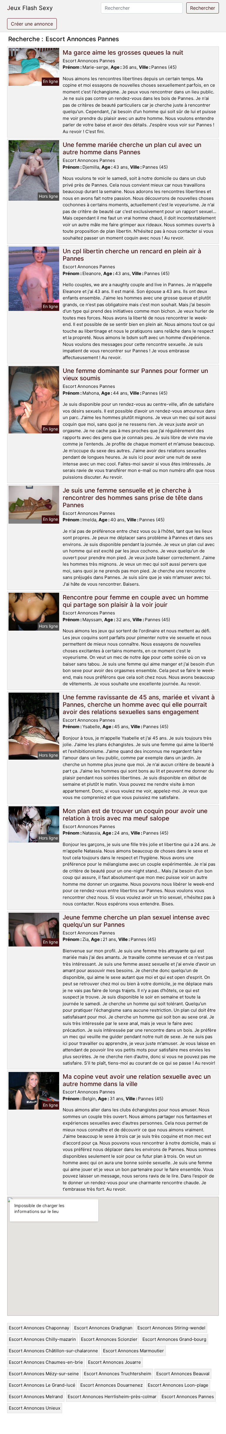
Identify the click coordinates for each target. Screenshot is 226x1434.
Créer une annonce (32, 24)
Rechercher (202, 8)
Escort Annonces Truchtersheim (117, 1373)
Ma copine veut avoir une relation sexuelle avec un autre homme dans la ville (137, 1080)
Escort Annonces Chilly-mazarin (42, 1339)
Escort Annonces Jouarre (114, 1362)
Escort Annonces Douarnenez (111, 1385)
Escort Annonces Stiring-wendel (171, 1328)
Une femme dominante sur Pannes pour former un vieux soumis (135, 374)
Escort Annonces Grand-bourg (174, 1339)
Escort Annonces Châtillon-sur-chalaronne (53, 1350)
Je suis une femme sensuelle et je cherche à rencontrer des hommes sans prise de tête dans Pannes (133, 498)
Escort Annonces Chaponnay (39, 1328)
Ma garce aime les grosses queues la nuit (123, 52)
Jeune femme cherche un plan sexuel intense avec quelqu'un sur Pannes (136, 921)
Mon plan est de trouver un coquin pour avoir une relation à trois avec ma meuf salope (135, 814)
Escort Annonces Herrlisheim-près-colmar (112, 1396)
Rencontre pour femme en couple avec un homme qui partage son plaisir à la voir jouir (135, 601)
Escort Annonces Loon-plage (178, 1385)
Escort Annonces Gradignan (103, 1328)
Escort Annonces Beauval (183, 1373)
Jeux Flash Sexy (30, 7)
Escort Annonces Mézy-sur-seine (44, 1373)
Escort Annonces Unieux (34, 1408)
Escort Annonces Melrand (36, 1396)
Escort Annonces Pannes (188, 1396)
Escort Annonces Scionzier (109, 1339)
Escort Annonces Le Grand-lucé (42, 1385)
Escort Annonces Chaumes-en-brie (46, 1362)
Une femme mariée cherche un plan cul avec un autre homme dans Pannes (132, 148)
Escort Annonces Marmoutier (133, 1350)
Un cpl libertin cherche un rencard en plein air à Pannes (132, 254)
